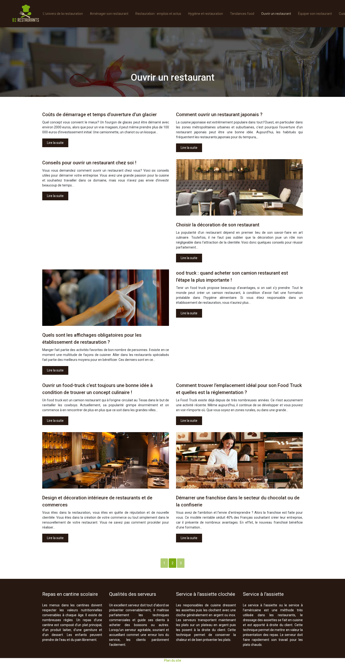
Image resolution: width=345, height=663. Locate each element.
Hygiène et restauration (205, 14)
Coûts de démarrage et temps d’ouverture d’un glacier (99, 114)
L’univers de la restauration (63, 14)
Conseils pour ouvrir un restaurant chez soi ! (89, 163)
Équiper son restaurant (315, 14)
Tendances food (242, 14)
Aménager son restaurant (109, 14)
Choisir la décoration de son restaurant (217, 225)
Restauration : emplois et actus (158, 14)
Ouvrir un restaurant (276, 14)
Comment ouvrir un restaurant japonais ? (219, 114)
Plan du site (172, 660)
